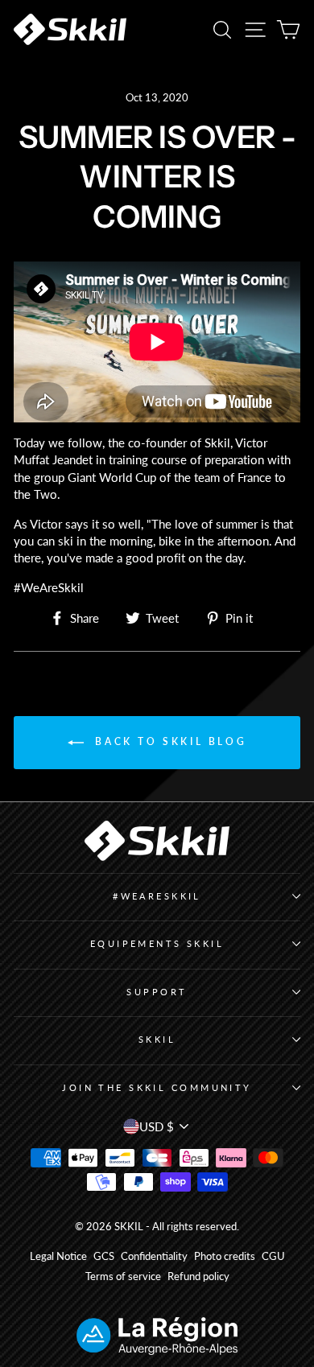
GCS (103, 1256)
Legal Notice (58, 1256)
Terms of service (123, 1276)
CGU (273, 1256)
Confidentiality (154, 1256)
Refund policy (198, 1276)
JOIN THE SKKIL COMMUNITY (157, 1087)
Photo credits (224, 1256)
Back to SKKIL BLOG (168, 741)
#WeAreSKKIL (157, 896)
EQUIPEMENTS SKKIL (157, 943)
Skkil (157, 1039)
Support (156, 991)
